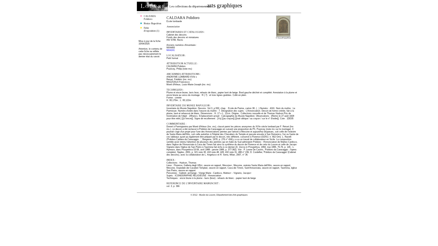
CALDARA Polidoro (150, 17)
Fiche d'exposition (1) (151, 29)
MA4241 (170, 50)
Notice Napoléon (152, 23)
